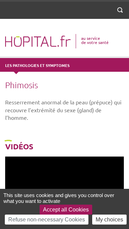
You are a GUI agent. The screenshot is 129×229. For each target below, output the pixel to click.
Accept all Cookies (66, 210)
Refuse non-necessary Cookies (46, 219)
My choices (109, 219)
